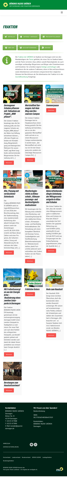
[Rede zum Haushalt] (54, 278)
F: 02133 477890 (11, 423)
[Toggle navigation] (62, 12)
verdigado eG (33, 469)
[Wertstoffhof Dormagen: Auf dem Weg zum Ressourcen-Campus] (33, 94)
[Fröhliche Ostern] (33, 278)
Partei (31, 59)
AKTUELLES (11, 37)
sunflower (16, 469)
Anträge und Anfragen (48, 67)
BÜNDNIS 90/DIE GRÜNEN (20, 3)
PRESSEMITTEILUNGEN (53, 37)
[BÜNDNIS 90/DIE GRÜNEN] (5, 5)
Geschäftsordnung (21, 77)
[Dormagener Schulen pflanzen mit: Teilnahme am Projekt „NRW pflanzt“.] (12, 94)
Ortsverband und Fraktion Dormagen (24, 6)
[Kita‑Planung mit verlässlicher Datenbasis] (12, 179)
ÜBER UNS (11, 48)
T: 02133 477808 (11, 421)
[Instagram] (35, 444)
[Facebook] (31, 444)
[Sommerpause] (54, 94)
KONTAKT (48, 48)
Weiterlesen (9, 163)
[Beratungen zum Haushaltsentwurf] (12, 371)
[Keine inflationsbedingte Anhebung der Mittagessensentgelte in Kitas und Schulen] (54, 179)
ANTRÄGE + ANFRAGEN (30, 37)
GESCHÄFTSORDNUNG (29, 48)
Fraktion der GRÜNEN (25, 57)
